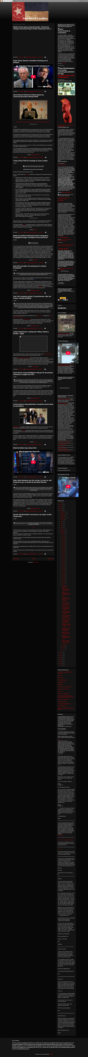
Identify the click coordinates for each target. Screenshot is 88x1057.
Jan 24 (63, 547)
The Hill (35, 441)
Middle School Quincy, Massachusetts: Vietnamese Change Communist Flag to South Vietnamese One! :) (32, 28)
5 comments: (40, 400)
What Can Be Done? (62, 164)
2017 (60, 652)
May (62, 525)
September (63, 517)
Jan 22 (63, 551)
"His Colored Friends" (62, 444)
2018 (60, 510)
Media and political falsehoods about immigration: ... (65, 608)
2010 (60, 665)
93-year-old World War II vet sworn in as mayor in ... (66, 642)
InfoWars (35, 229)
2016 (60, 653)
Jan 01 (63, 649)
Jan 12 (63, 570)
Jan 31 (63, 534)
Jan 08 (63, 577)
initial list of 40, (40, 315)
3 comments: (40, 57)
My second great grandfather (64, 399)
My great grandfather (62, 403)
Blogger (50, 1054)
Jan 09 (63, 575)
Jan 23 (63, 549)
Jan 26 (63, 543)
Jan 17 (63, 560)
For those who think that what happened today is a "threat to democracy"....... (66, 245)
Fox (33, 527)
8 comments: (40, 369)
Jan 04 (63, 585)
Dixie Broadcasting (62, 680)
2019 (60, 508)
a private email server (48, 353)
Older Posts (50, 558)
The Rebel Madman (62, 706)
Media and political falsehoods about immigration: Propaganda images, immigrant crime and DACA (30, 236)
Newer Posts (16, 558)
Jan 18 (63, 558)
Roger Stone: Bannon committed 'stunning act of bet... (66, 594)
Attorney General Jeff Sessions (23, 357)
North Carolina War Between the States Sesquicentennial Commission (66, 696)
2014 (60, 657)
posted (27, 174)
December (63, 512)
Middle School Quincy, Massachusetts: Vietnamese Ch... (65, 588)
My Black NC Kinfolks (62, 448)
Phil (59, 739)
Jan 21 (63, 553)
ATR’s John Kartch (27, 319)
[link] (61, 200)
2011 (60, 663)
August (62, 519)
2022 (60, 502)
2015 (60, 655)
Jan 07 (63, 579)
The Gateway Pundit (35, 154)
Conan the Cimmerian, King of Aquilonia (66, 839)
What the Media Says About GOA (24, 448)
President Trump (16, 426)
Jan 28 (63, 540)
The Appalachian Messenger (64, 703)
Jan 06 (63, 581)
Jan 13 (63, 568)
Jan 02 (63, 647)
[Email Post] (45, 57)
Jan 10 (63, 573)
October (62, 515)
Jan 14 (63, 566)
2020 (60, 506)
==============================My (66, 365)
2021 (60, 504)
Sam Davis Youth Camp (63, 699)
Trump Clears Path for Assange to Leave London (30, 161)
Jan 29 (63, 538)
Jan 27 (63, 541)
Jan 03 (63, 645)
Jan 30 (63, 536)
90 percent (40, 286)
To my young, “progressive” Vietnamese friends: (64, 198)
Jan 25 (63, 545)
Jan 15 (63, 564)
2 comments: (40, 91)
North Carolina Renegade (63, 693)
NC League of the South (63, 689)
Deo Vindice (60, 677)
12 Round (64, 63)
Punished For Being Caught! (64, 450)
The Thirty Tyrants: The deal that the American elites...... (66, 125)
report (35, 279)
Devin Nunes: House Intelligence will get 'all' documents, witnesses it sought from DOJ (33, 373)
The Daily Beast (35, 366)
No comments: (41, 157)
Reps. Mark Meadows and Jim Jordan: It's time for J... (65, 637)
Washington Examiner (34, 290)
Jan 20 (63, 555)
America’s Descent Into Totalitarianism (66, 76)
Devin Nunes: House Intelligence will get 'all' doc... (66, 625)
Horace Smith (60, 835)
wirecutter (60, 849)
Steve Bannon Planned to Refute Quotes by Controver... (65, 599)
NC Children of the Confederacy (65, 686)
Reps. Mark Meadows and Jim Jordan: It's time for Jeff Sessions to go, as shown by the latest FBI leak (32, 481)
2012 (60, 661)
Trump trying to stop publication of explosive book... (65, 629)
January (62, 532)
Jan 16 (63, 562)
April (62, 527)
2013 (60, 659)
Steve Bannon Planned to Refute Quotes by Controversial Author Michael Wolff (28, 95)
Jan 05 (63, 583)
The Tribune (35, 259)
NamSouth (60, 684)
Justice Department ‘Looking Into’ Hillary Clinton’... (65, 621)
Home (33, 558)
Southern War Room (62, 701)
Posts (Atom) (36, 562)
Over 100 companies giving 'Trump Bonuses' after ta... (66, 616)
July (62, 521)
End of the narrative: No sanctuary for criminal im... (65, 612)
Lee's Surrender (61, 446)
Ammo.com (60, 675)
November (63, 514)
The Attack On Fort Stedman (64, 442)
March (62, 529)
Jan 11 (63, 572)
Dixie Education (61, 682)
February (63, 530)
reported (23, 430)
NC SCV (59, 691)
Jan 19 (63, 557)
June (62, 523)
